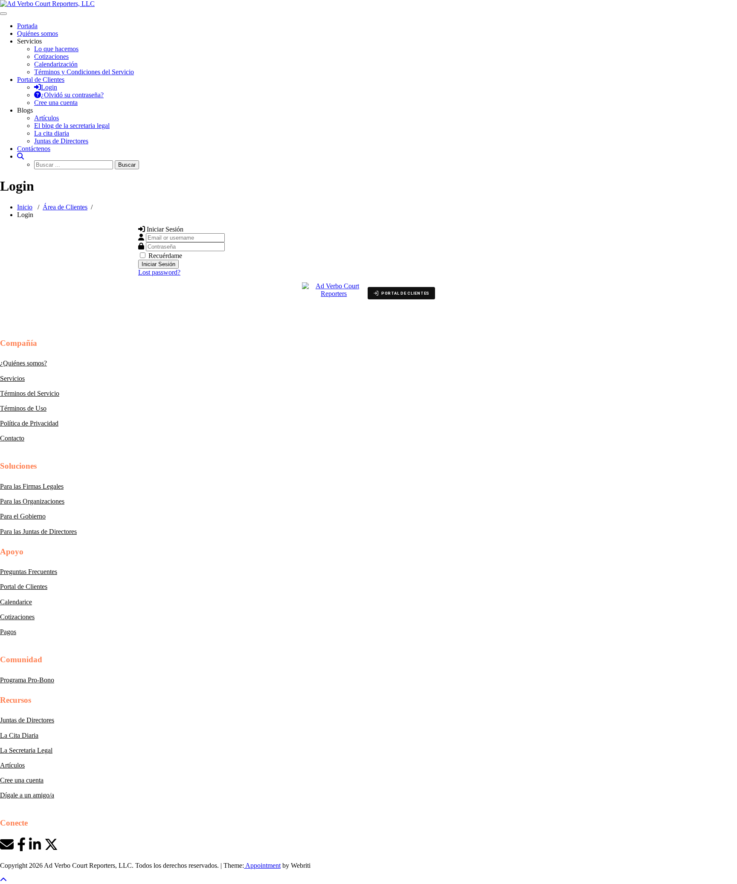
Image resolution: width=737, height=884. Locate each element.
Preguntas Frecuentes (28, 571)
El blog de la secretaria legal (72, 125)
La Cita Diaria (19, 735)
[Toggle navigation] (3, 13)
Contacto (12, 438)
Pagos (8, 631)
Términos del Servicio (29, 393)
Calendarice (16, 602)
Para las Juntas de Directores (38, 531)
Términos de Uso (23, 408)
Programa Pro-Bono (27, 680)
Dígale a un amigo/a (27, 795)
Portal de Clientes (23, 586)
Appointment (262, 865)
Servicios (12, 378)
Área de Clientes (65, 207)
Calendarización (56, 64)
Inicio (24, 207)
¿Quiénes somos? (23, 363)
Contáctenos (33, 148)
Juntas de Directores (61, 141)
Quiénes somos (37, 33)
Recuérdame (165, 255)
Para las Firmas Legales (32, 486)
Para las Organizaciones (32, 501)
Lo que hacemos (56, 48)
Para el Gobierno (23, 516)
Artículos (46, 118)
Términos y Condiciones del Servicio (84, 71)
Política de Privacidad (29, 423)
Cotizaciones (51, 56)
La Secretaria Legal (26, 750)
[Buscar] (20, 156)
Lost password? (159, 272)
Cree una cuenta (22, 780)
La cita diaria (51, 133)
